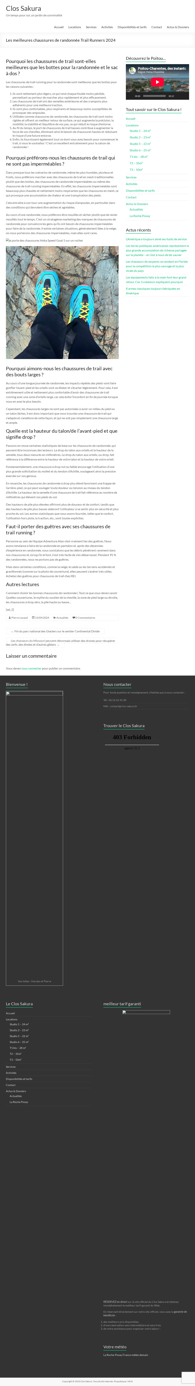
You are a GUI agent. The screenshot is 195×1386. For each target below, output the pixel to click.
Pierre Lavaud (19, 617)
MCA (130, 1381)
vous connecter (31, 668)
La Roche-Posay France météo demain (125, 1354)
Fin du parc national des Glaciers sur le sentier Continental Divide (55, 631)
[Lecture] (131, 96)
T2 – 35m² (136, 163)
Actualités (62, 617)
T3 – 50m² (136, 169)
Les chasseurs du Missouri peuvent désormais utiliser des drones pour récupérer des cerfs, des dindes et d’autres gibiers (60, 642)
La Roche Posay (140, 216)
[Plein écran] (184, 96)
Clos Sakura (23, 8)
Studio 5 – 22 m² (140, 143)
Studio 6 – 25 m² (140, 150)
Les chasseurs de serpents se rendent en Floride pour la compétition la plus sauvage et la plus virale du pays (157, 266)
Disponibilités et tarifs (132, 27)
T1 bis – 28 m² (139, 156)
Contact (156, 27)
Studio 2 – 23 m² (140, 137)
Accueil (59, 27)
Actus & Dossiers (178, 27)
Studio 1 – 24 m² (140, 130)
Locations (74, 27)
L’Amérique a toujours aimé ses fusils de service (156, 239)
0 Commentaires (85, 617)
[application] (157, 82)
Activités (107, 27)
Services (91, 27)
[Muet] (178, 96)
